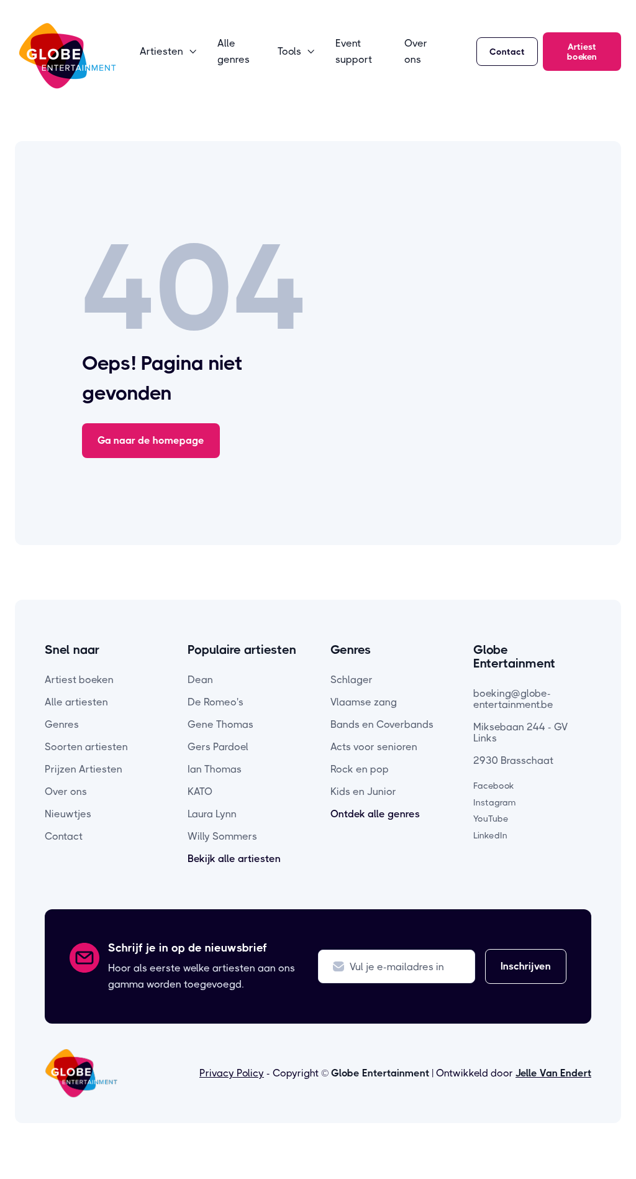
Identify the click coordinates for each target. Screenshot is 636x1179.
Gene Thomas (220, 724)
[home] (67, 55)
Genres (62, 724)
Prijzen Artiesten (83, 769)
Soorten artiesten (86, 747)
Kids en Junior (363, 791)
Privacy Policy (231, 1073)
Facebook (493, 786)
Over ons (415, 51)
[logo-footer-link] (81, 1073)
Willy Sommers (222, 836)
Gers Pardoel (218, 747)
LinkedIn (490, 835)
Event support (353, 51)
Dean (200, 680)
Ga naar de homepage (151, 440)
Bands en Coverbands (382, 724)
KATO (200, 791)
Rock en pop (359, 769)
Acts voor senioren (373, 747)
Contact (507, 52)
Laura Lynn (212, 814)
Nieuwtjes (68, 814)
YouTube (491, 818)
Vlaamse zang (363, 702)
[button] (169, 52)
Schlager (351, 680)
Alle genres (233, 51)
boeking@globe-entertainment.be (513, 698)
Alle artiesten (76, 702)
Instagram (494, 802)
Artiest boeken (582, 52)
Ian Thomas (215, 769)
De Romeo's (215, 702)
